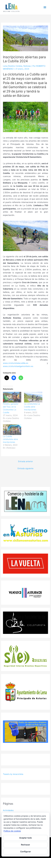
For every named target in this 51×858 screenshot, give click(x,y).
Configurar (25, 851)
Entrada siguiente (25, 468)
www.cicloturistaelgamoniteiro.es (18, 366)
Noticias (27, 66)
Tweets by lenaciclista (13, 774)
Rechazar (25, 844)
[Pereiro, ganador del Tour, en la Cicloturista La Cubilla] (12, 397)
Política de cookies (12, 831)
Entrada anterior (25, 461)
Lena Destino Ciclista (12, 66)
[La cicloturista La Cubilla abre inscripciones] (33, 397)
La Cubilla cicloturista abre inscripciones (10, 439)
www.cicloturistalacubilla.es (15, 363)
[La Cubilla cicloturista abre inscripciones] (12, 429)
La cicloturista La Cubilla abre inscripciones (32, 407)
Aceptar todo (25, 838)
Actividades (8, 810)
